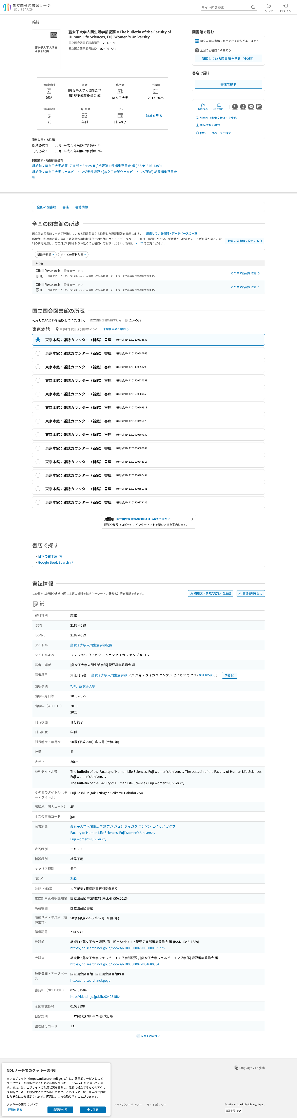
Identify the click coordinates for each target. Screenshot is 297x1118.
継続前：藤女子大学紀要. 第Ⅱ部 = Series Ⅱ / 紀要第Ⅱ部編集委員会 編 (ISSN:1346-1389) (97, 165)
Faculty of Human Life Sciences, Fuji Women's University (112, 832)
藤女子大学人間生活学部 (109, 675)
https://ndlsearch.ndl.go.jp (90, 980)
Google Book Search (54, 562)
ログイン (285, 11)
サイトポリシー (156, 1105)
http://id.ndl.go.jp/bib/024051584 (95, 996)
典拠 (227, 675)
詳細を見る (154, 115)
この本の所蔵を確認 (243, 273)
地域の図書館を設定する (243, 241)
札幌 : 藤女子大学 (82, 686)
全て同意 (92, 1110)
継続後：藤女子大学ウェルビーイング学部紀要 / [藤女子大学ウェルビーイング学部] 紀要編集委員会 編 (104, 174)
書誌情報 (81, 206)
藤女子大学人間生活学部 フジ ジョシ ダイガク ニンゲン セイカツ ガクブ (122, 826)
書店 (65, 206)
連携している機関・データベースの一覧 (171, 233)
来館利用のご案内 (114, 329)
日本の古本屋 (48, 556)
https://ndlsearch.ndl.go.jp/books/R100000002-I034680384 (114, 964)
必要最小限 (60, 1110)
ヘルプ (268, 11)
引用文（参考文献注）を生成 (218, 118)
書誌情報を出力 (210, 125)
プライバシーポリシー (128, 1105)
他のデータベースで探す (215, 133)
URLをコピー (219, 109)
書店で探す (228, 84)
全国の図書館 (46, 206)
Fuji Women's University (88, 838)
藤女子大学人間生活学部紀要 (91, 644)
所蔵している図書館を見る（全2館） (228, 58)
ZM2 (73, 878)
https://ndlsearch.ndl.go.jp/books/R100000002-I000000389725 (117, 947)
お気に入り (203, 109)
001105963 (207, 675)
